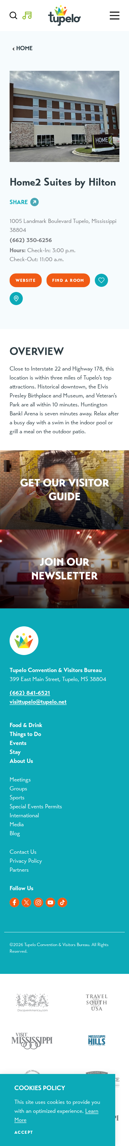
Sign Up (64, 570)
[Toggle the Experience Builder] (27, 15)
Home (24, 48)
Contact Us (23, 852)
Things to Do (25, 734)
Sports (17, 797)
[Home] (64, 15)
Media (17, 824)
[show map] (16, 299)
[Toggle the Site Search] (13, 15)
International (24, 815)
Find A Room (68, 280)
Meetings (20, 779)
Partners (19, 869)
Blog (15, 833)
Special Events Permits (36, 806)
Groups (18, 788)
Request (64, 491)
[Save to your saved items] (101, 280)
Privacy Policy (26, 861)
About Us (21, 761)
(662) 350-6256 (31, 240)
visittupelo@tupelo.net (38, 702)
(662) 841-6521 (30, 693)
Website (26, 280)
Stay (15, 752)
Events (18, 743)
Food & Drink (26, 725)
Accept (23, 1132)
